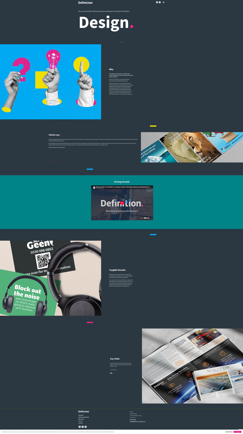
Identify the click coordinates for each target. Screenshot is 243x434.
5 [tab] (57, 161)
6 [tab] (59, 161)
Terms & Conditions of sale (135, 415)
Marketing (80, 415)
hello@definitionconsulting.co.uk (137, 421)
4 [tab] (55, 161)
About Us (80, 421)
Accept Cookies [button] (238, 431)
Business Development (83, 417)
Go (111, 373)
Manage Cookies (133, 413)
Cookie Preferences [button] (229, 431)
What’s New (81, 419)
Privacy (131, 411)
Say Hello (80, 423)
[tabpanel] (121, 147)
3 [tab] (53, 161)
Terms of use (132, 417)
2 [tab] (51, 161)
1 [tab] (49, 161)
